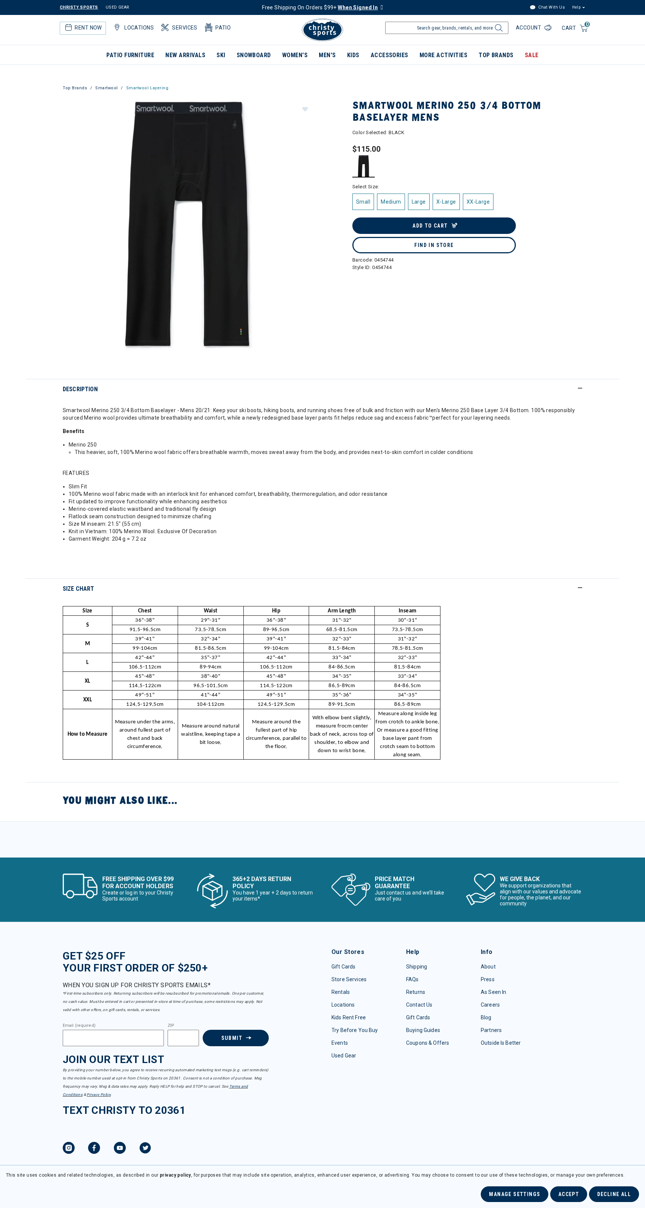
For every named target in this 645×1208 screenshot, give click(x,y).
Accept (568, 1194)
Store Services (349, 979)
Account (529, 28)
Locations (343, 1005)
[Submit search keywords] (498, 30)
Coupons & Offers (427, 1043)
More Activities (443, 55)
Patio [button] (223, 28)
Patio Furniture (130, 55)
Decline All (614, 1194)
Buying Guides (423, 1030)
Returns (415, 992)
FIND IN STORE (434, 245)
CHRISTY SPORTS (79, 7)
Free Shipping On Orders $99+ (320, 7)
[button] (304, 108)
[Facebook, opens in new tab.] (94, 1149)
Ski (220, 55)
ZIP (171, 1025)
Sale (532, 55)
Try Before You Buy (354, 1030)
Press (488, 979)
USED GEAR (118, 7)
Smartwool (106, 88)
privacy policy (175, 1175)
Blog (486, 1017)
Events (339, 1043)
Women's (295, 55)
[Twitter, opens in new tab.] (145, 1149)
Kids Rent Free (348, 1017)
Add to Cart (430, 226)
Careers (490, 1005)
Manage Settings (514, 1194)
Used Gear (343, 1056)
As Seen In (493, 992)
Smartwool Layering (147, 88)
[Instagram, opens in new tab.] (69, 1149)
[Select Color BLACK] (363, 166)
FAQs (412, 979)
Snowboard (254, 55)
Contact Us (419, 1005)
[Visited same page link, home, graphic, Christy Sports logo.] (322, 30)
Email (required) (79, 1025)
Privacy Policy (98, 1095)
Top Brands (496, 55)
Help (576, 7)
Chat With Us (551, 7)
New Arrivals (185, 55)
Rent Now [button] (88, 28)
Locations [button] (139, 28)
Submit (231, 1038)
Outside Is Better (501, 1043)
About (488, 967)
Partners (491, 1030)
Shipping (416, 967)
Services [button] (184, 28)
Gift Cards (343, 967)
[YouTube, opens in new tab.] (120, 1149)
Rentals (340, 992)
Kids (353, 55)
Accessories (389, 55)
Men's (327, 55)
